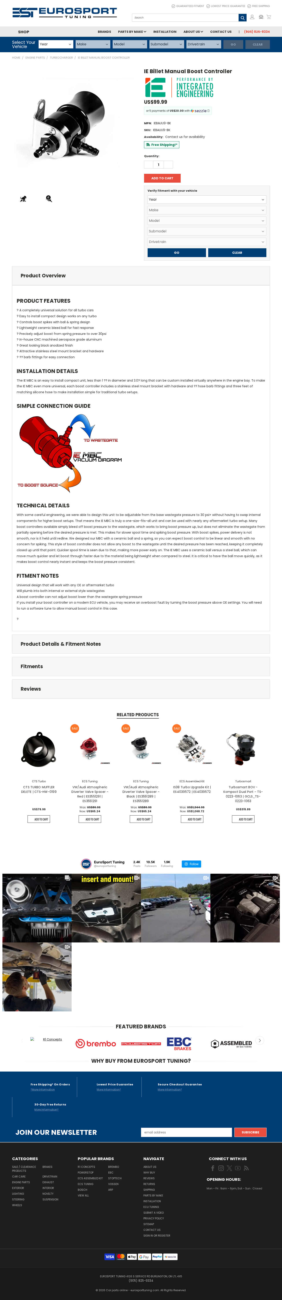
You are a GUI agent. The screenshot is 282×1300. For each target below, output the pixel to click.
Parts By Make (153, 1195)
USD (221, 1201)
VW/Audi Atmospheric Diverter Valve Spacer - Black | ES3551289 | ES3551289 (141, 794)
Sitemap (148, 1224)
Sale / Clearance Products (24, 1169)
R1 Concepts (86, 1167)
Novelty (48, 1194)
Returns (149, 1184)
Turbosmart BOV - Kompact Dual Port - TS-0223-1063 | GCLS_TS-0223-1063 (243, 794)
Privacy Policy (153, 1218)
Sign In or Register (156, 1235)
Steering (18, 1199)
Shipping (149, 1190)
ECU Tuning (151, 1207)
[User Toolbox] (252, 17)
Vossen (113, 1184)
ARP (110, 1190)
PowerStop (85, 1172)
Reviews (149, 1178)
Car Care (19, 1176)
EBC (110, 1172)
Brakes (47, 1167)
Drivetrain (50, 1176)
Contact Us (221, 32)
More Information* (109, 1089)
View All (83, 1195)
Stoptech (115, 1178)
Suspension (50, 1199)
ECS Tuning (85, 1184)
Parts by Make (131, 32)
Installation (164, 32)
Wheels (17, 1205)
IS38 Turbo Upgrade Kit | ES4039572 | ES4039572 (192, 789)
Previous (22, 1040)
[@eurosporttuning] (86, 864)
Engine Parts (21, 1182)
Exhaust (48, 1182)
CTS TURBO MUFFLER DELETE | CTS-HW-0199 (39, 789)
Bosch (82, 1190)
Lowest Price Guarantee (228, 6)
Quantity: (151, 156)
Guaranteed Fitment (190, 6)
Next (259, 1040)
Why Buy (149, 1172)
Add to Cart (41, 819)
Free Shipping (261, 6)
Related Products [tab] (138, 715)
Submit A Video (153, 1213)
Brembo (113, 1167)
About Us (192, 32)
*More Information (43, 1089)
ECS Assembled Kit (90, 1178)
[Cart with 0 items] (269, 17)
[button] (262, 17)
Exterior (18, 1188)
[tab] (141, 275)
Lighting (18, 1194)
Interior (48, 1188)
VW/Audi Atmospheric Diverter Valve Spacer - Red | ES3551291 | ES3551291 (89, 794)
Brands (104, 32)
